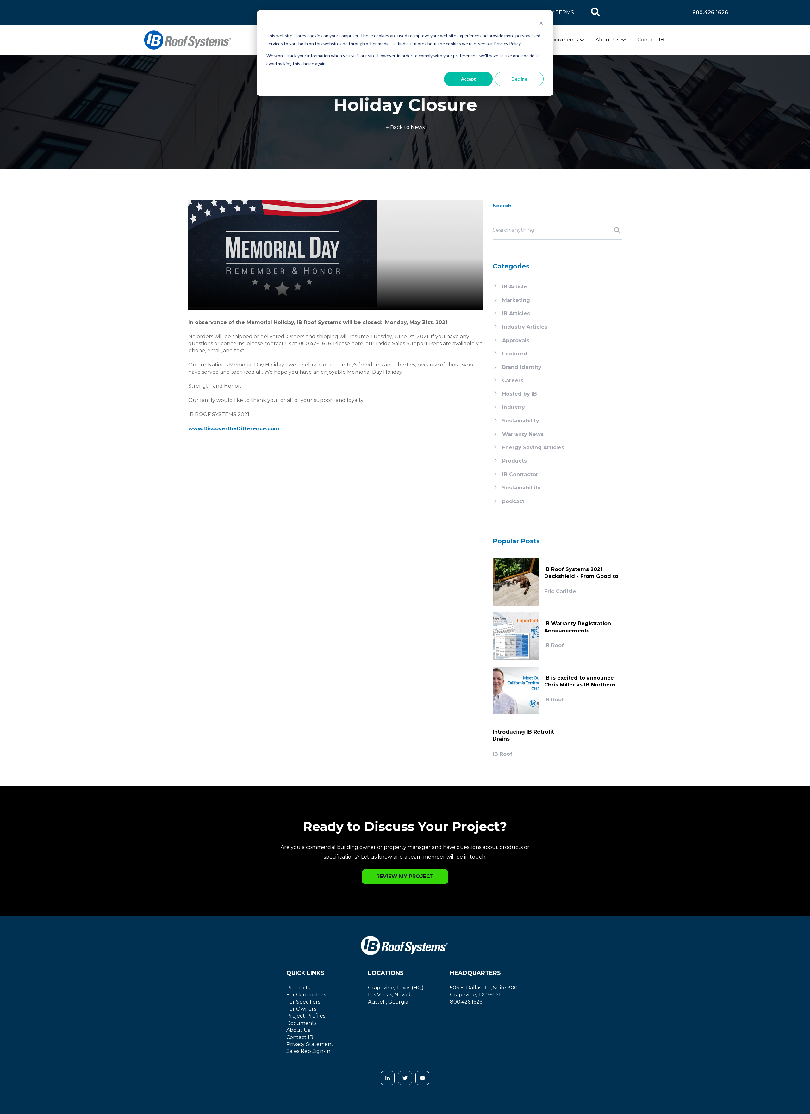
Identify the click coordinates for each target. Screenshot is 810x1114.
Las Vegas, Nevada (391, 995)
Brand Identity (521, 367)
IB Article (514, 287)
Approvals (515, 340)
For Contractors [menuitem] (306, 995)
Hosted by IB (519, 394)
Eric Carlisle (560, 591)
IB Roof (554, 646)
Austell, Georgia (388, 1002)
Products (514, 461)
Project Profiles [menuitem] (305, 1016)
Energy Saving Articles (533, 448)
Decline (519, 79)
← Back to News (405, 127)
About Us (607, 40)
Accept (468, 79)
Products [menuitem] (298, 988)
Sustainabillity (521, 488)
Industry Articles (524, 327)
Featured (514, 354)
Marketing (516, 300)
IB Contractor (520, 474)
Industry (513, 407)
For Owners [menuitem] (301, 1009)
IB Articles (516, 314)
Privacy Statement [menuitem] (309, 1044)
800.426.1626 (710, 12)
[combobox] (556, 12)
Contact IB (650, 40)
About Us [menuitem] (298, 1030)
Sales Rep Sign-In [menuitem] (308, 1051)
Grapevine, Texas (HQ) (396, 988)
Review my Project (405, 876)
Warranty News (523, 434)
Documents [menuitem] (301, 1023)
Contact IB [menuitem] (299, 1037)
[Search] (595, 12)
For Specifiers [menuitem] (303, 1002)
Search (502, 206)
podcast (513, 501)
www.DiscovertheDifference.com (233, 429)
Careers (512, 381)
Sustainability (520, 421)
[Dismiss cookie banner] (541, 24)
